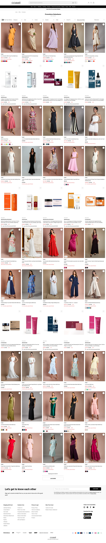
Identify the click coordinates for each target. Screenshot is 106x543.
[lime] (6, 144)
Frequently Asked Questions (24, 511)
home (16, 12)
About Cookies (35, 511)
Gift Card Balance (21, 519)
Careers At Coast (49, 507)
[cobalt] (50, 61)
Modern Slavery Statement (51, 509)
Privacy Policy (35, 507)
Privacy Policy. (93, 493)
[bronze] (6, 430)
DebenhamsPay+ (7, 513)
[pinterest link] (87, 507)
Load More (53, 478)
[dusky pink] (90, 61)
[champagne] (71, 62)
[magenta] (85, 471)
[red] (26, 430)
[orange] (1, 61)
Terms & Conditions (36, 509)
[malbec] (30, 62)
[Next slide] (77, 9)
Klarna (4, 517)
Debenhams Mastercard (8, 515)
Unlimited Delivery (7, 507)
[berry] (3, 61)
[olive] (1, 430)
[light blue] (48, 61)
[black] (24, 62)
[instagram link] (84, 507)
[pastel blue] (92, 61)
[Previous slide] (29, 9)
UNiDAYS (5, 525)
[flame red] (6, 61)
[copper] (27, 62)
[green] (87, 389)
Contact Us (20, 507)
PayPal (4, 519)
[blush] (26, 62)
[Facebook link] (90, 507)
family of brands (93, 492)
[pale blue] (90, 389)
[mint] (3, 144)
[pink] (64, 184)
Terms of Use (34, 513)
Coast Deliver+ (6, 509)
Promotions (24, 12)
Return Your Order (21, 509)
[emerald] (29, 62)
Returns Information (22, 515)
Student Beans (6, 523)
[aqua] (8, 144)
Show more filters (81, 19)
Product (33, 517)
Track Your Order (21, 517)
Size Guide (5, 511)
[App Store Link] (88, 516)
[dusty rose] (1, 144)
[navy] (5, 61)
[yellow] (45, 61)
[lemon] (22, 62)
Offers (20, 12)
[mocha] (69, 431)
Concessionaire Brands (37, 515)
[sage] (87, 430)
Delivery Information (22, 513)
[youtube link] (93, 507)
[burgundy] (66, 267)
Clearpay (5, 521)
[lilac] (43, 61)
